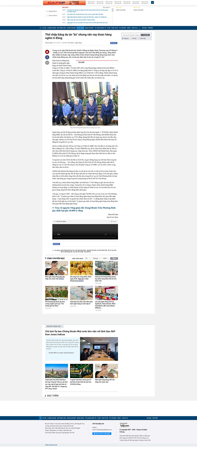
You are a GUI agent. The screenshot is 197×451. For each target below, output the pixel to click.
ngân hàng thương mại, (68, 250)
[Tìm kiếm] (145, 35)
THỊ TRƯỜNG (122, 28)
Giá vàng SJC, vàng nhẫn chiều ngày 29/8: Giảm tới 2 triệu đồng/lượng (80, 279)
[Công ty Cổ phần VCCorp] (136, 425)
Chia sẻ (114, 43)
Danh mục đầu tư (53, 15)
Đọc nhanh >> (107, 7)
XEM (114, 258)
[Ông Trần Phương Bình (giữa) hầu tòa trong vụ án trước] (85, 104)
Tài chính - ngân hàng (75, 43)
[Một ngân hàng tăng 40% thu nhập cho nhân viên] (56, 268)
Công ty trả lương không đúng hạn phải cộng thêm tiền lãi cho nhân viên (106, 279)
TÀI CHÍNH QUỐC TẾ (100, 28)
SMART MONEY (89, 28)
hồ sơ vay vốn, (112, 250)
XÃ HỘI (44, 28)
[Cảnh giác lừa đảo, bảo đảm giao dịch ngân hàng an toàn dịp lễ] (81, 293)
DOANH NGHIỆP (71, 28)
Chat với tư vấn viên (103, 433)
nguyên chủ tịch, (92, 250)
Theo (84, 221)
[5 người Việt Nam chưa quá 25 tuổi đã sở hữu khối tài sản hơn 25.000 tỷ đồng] (81, 371)
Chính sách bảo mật (51, 445)
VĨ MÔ (108, 28)
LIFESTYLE (134, 28)
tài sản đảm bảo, (102, 250)
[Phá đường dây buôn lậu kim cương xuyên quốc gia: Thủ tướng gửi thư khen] (56, 293)
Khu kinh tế (87, 252)
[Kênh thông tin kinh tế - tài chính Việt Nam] (64, 3)
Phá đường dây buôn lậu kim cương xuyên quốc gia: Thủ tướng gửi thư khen (55, 304)
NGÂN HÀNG (80, 28)
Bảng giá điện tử (53, 11)
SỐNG (128, 28)
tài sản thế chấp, (78, 252)
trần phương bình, (80, 250)
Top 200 (154, 418)
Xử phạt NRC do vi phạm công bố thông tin (61, 353)
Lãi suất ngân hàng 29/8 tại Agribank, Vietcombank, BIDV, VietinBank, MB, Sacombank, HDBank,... (105, 305)
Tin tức (134, 38)
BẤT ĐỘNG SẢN (61, 28)
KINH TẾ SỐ (114, 28)
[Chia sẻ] (47, 57)
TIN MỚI (81, 62)
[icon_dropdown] (152, 2)
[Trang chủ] (40, 28)
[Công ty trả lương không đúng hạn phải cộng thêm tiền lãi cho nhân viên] (106, 268)
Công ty (126, 38)
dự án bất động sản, (67, 252)
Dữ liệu (144, 28)
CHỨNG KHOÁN (51, 28)
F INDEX (150, 28)
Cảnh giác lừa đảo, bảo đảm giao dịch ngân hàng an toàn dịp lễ (81, 303)
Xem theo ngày (77, 258)
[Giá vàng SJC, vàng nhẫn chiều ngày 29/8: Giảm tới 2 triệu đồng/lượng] (81, 268)
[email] (47, 63)
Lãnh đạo (143, 38)
